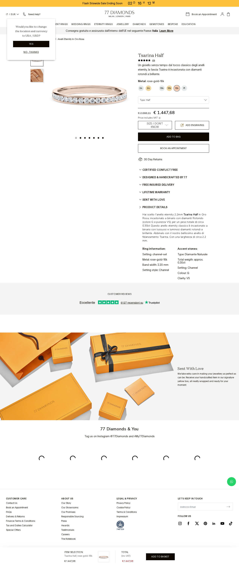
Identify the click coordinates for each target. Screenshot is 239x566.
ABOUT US (67, 499)
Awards (65, 525)
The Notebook (68, 539)
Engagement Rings (56, 24)
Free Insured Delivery (158, 184)
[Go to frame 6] (98, 138)
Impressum (122, 516)
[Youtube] (222, 523)
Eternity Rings (103, 24)
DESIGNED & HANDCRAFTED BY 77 (164, 177)
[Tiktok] (231, 523)
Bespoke (173, 24)
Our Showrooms (69, 507)
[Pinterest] (205, 523)
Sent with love (153, 199)
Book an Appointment (17, 507)
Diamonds (139, 24)
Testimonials (67, 530)
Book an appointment (173, 148)
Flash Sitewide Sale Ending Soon (102, 3)
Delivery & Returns (15, 516)
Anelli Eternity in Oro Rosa (71, 39)
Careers (65, 534)
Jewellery (122, 24)
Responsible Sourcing (72, 516)
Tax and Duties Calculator (19, 525)
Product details (155, 207)
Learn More (166, 30)
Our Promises (68, 512)
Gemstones (156, 24)
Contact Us (11, 503)
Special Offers (13, 530)
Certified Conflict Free (160, 170)
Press (64, 521)
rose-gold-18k (158, 259)
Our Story (66, 503)
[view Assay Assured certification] (120, 525)
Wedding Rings (80, 24)
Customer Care (16, 499)
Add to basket (160, 557)
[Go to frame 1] (76, 138)
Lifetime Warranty (156, 192)
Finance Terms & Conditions (20, 521)
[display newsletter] (228, 506)
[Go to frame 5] (94, 138)
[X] (197, 523)
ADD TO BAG (174, 137)
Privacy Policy (123, 503)
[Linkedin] (214, 523)
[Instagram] (180, 523)
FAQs (9, 512)
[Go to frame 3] (85, 138)
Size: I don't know (155, 125)
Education (188, 24)
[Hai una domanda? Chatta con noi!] (231, 481)
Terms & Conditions (127, 512)
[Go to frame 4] (89, 138)
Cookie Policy (123, 507)
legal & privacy (127, 499)
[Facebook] (188, 523)
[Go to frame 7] (103, 138)
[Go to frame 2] (80, 138)
